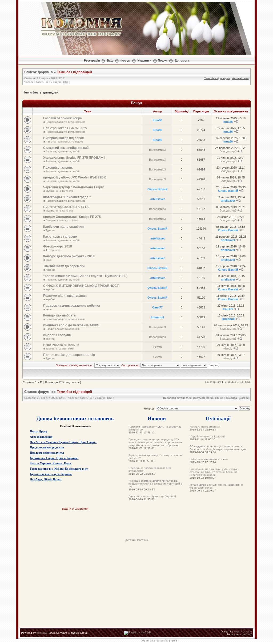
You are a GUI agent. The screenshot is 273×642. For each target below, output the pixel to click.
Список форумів (38, 72)
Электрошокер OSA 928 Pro (65, 128)
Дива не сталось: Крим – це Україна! (152, 496)
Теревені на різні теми (60, 348)
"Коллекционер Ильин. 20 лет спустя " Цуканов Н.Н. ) (85, 276)
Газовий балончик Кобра (62, 118)
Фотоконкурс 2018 (57, 246)
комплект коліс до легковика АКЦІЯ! (72, 325)
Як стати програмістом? (205, 426)
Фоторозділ (53, 250)
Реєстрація (92, 60)
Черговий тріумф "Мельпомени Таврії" (73, 187)
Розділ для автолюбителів (62, 328)
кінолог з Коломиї (57, 335)
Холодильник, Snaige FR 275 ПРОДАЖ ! (74, 158)
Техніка (50, 338)
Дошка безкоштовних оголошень (75, 418)
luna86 (157, 120)
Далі (248, 381)
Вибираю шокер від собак (63, 138)
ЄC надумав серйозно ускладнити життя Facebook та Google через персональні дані (218, 448)
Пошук (162, 60)
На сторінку (213, 381)
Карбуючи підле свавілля (63, 227)
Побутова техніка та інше (62, 220)
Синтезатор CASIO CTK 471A (66, 207)
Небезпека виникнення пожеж (209, 459)
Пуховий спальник (58, 167)
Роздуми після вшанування (65, 296)
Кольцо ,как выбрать (59, 315)
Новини (157, 418)
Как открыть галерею (60, 236)
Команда (231, 397)
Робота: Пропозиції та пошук (64, 141)
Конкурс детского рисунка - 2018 (69, 256)
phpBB (41, 632)
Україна (50, 269)
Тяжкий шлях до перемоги (64, 266)
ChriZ (249, 634)
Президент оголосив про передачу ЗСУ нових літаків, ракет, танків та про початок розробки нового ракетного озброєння (155, 442)
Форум (125, 60)
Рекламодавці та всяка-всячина (66, 121)
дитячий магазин (136, 540)
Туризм (50, 230)
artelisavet (157, 199)
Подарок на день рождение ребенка (71, 305)
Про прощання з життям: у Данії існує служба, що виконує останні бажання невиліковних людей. (214, 472)
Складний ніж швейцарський (66, 148)
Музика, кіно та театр (59, 190)
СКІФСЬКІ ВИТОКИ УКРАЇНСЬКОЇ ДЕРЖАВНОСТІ (81, 286)
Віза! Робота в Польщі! (61, 345)
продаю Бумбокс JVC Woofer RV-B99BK (74, 177)
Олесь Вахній (157, 189)
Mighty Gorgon (243, 631)
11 (241, 381)
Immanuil (157, 317)
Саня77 (157, 307)
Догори (244, 397)
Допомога (182, 60)
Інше (49, 259)
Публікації (218, 418)
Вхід (110, 60)
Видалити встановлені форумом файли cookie (193, 397)
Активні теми (240, 78)
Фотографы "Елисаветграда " (67, 197)
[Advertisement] (136, 526)
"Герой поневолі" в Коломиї (207, 436)
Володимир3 (157, 149)
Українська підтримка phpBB (159, 640)
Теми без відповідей (74, 72)
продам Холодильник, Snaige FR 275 (72, 217)
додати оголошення (75, 508)
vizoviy (157, 346)
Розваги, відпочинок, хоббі (62, 151)
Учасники (144, 60)
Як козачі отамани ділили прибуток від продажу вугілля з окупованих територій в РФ (155, 483)
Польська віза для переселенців (69, 355)
